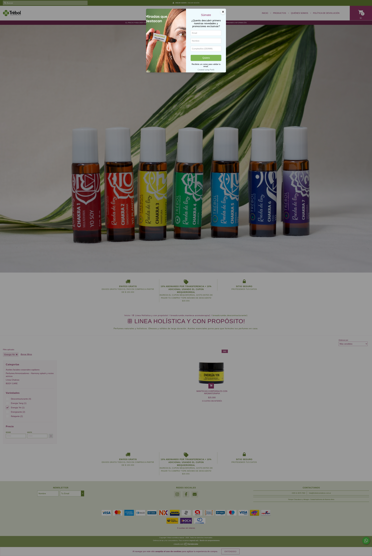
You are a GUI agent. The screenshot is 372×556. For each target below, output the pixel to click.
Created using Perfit (206, 70)
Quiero (206, 57)
